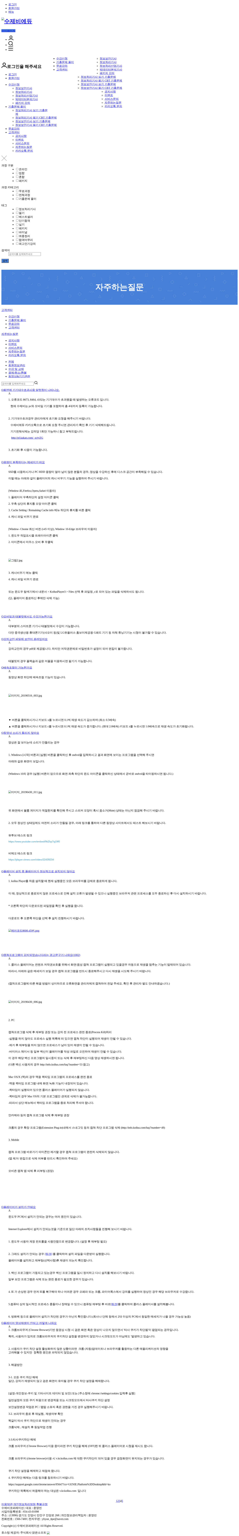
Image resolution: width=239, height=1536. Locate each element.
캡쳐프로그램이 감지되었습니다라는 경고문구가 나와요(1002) (40, 955)
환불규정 (42, 1504)
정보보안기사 (108, 58)
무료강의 (62, 65)
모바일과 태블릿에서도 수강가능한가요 (26, 616)
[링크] (48, 1253)
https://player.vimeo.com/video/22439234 (31, 859)
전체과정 (24, 194)
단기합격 (24, 220)
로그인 (12, 4)
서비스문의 (112, 98)
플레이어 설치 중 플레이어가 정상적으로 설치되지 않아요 (38, 871)
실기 (21, 224)
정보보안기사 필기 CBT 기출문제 (101, 87)
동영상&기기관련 (19, 376)
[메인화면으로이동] (16, 21)
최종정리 (24, 236)
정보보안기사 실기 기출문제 (98, 84)
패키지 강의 (107, 73)
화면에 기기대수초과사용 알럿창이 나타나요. (30, 390)
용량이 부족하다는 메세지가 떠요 (23, 462)
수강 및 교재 (16, 369)
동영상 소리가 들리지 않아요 (20, 732)
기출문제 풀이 (65, 62)
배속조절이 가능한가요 (16, 667)
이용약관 (7, 1504)
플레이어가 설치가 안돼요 (18, 1207)
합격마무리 (26, 239)
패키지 (23, 180)
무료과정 (24, 191)
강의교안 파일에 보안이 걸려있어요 (24, 639)
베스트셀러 (26, 216)
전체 (11, 361)
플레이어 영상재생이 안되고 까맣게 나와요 (29, 1323)
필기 (21, 212)
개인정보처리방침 (24, 1504)
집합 (21, 173)
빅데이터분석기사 (111, 69)
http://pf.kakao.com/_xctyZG (27, 437)
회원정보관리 (16, 365)
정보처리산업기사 (111, 65)
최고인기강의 (27, 243)
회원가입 (14, 8)
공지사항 (110, 91)
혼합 (21, 176)
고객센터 (62, 69)
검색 (5, 260)
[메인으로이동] (3, 307)
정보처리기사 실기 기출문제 (98, 76)
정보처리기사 (108, 62)
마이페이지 (8, 30)
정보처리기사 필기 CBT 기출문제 (101, 80)
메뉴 (11, 11)
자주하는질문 (113, 102)
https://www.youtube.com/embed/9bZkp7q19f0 (34, 841)
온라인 (23, 169)
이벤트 (109, 95)
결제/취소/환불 (17, 372)
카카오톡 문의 (113, 106)
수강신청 (62, 58)
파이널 (23, 232)
